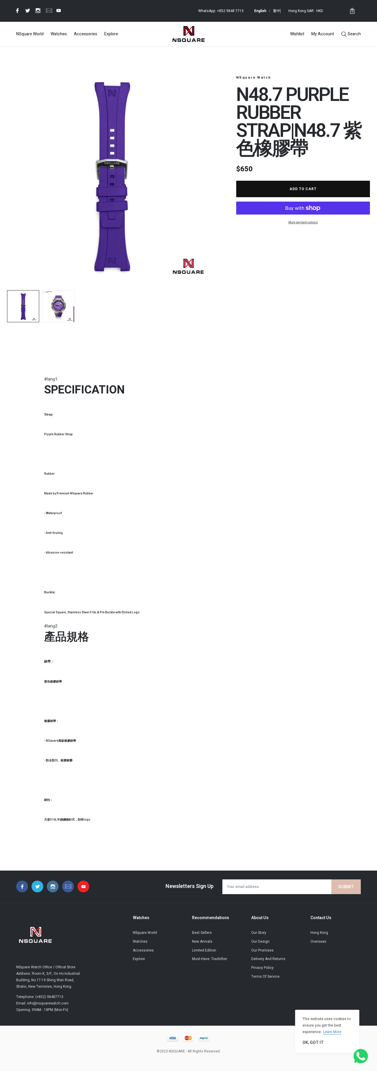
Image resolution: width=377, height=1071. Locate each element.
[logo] (188, 34)
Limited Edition (204, 950)
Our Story (258, 932)
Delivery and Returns (268, 959)
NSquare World (30, 34)
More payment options (303, 222)
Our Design (260, 941)
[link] (16, 10)
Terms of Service (265, 976)
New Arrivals (202, 941)
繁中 (276, 11)
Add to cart (303, 189)
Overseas (318, 941)
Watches (59, 34)
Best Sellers (202, 932)
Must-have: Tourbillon (209, 959)
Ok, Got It (313, 1043)
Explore (111, 34)
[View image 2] (58, 306)
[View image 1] (23, 306)
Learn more (332, 1032)
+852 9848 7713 (230, 11)
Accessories (85, 34)
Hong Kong (319, 932)
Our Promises (262, 950)
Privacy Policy (262, 967)
